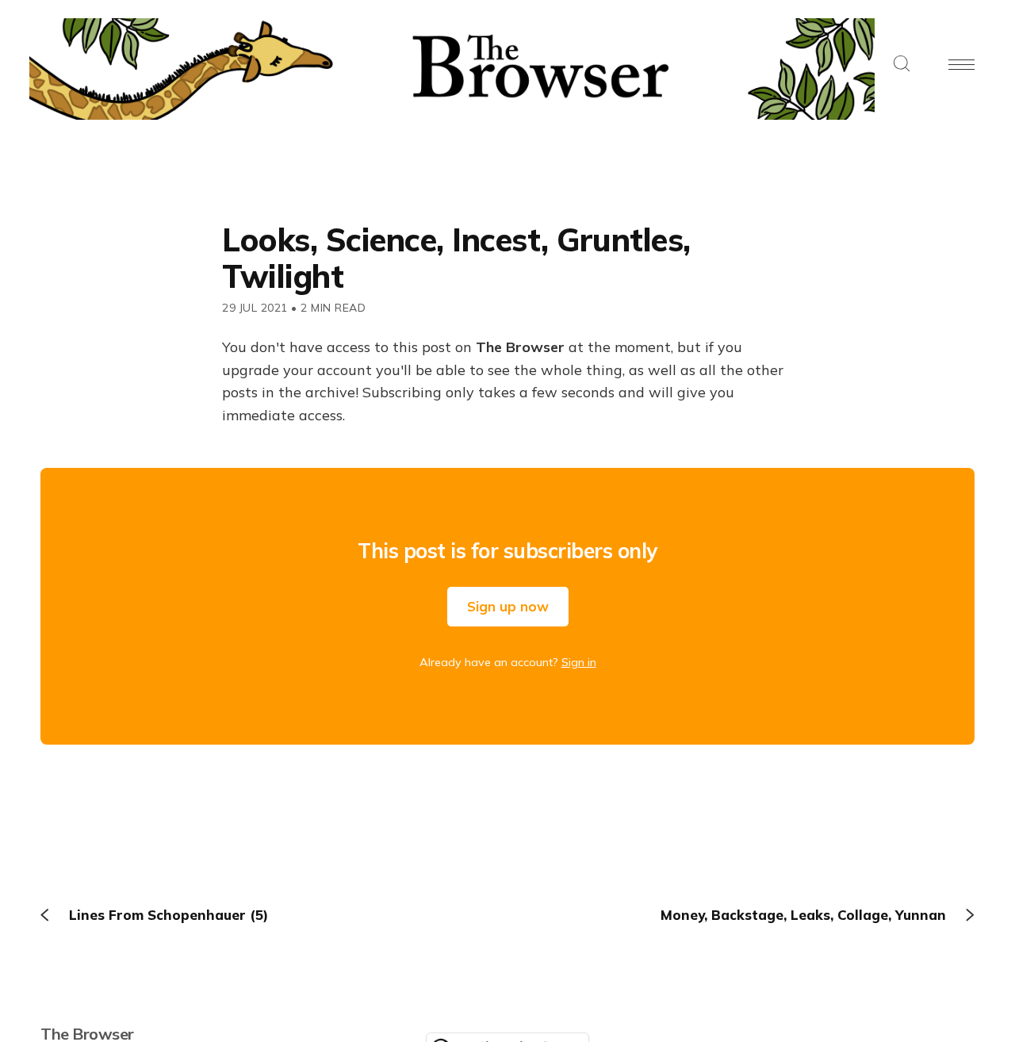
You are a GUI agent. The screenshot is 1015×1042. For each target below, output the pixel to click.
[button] (901, 64)
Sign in (578, 662)
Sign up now (508, 606)
